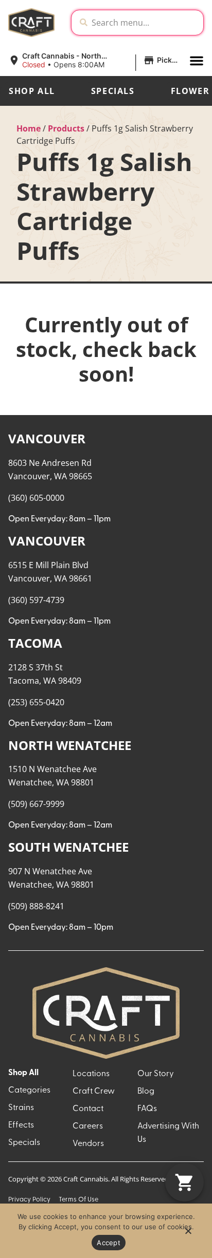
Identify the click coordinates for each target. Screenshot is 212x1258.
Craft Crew (94, 1091)
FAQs (147, 1109)
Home (28, 128)
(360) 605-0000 (36, 497)
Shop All (32, 91)
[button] (94, 60)
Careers (88, 1126)
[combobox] (145, 22)
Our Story (155, 1074)
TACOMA (35, 642)
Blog (145, 1091)
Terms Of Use (78, 1199)
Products (66, 128)
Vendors (88, 1144)
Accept (108, 1242)
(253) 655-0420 (36, 702)
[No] (187, 1234)
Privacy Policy (29, 1199)
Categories (29, 1090)
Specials (113, 91)
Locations (91, 1074)
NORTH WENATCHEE (69, 745)
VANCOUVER (46, 438)
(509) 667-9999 (36, 804)
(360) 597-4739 (36, 600)
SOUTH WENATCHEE (68, 846)
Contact (88, 1109)
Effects (21, 1125)
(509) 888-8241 (36, 906)
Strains (21, 1108)
